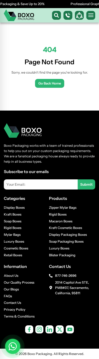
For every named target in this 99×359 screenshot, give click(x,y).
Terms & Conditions (19, 316)
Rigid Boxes (12, 228)
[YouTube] (70, 329)
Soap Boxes (12, 221)
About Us (11, 275)
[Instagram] (39, 329)
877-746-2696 (65, 275)
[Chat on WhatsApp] (12, 346)
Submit (86, 184)
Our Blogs (11, 289)
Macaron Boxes (60, 221)
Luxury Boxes (14, 241)
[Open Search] (56, 15)
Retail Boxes (13, 255)
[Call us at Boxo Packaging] (67, 15)
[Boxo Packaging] (19, 15)
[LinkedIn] (49, 329)
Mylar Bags (12, 235)
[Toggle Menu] (90, 15)
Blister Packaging (62, 255)
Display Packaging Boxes (68, 235)
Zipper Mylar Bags (62, 207)
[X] (60, 329)
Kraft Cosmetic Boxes (65, 228)
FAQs (8, 296)
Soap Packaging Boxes (66, 241)
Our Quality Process (19, 282)
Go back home (49, 83)
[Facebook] (29, 329)
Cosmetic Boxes (16, 248)
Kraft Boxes (12, 214)
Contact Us (12, 303)
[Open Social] (79, 15)
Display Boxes (14, 207)
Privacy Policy (14, 309)
